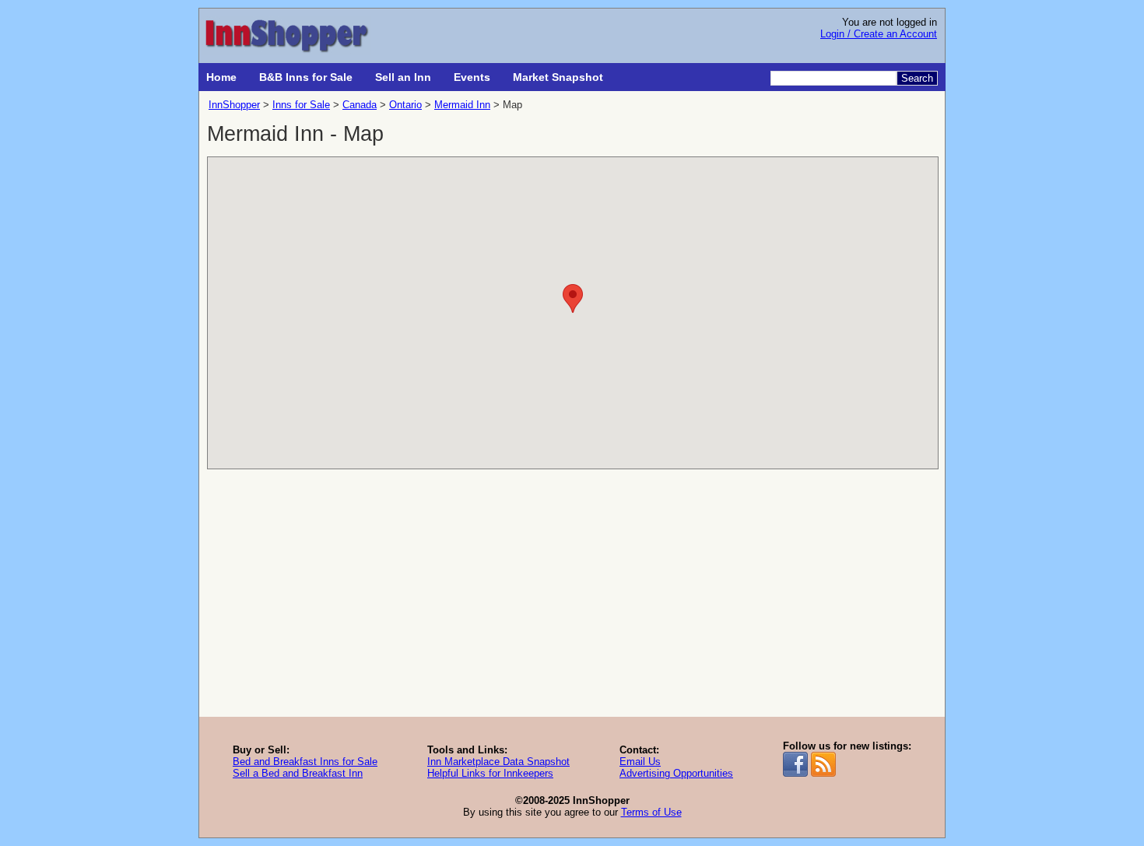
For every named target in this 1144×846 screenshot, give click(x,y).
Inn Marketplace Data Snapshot (498, 761)
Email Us (640, 761)
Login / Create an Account (878, 34)
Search (917, 78)
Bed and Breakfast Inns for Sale (305, 761)
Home (221, 77)
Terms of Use (651, 812)
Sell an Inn (403, 77)
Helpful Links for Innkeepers (490, 773)
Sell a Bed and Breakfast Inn (298, 773)
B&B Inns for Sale (306, 77)
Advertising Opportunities (676, 773)
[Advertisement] (572, 600)
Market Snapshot (558, 77)
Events (472, 77)
